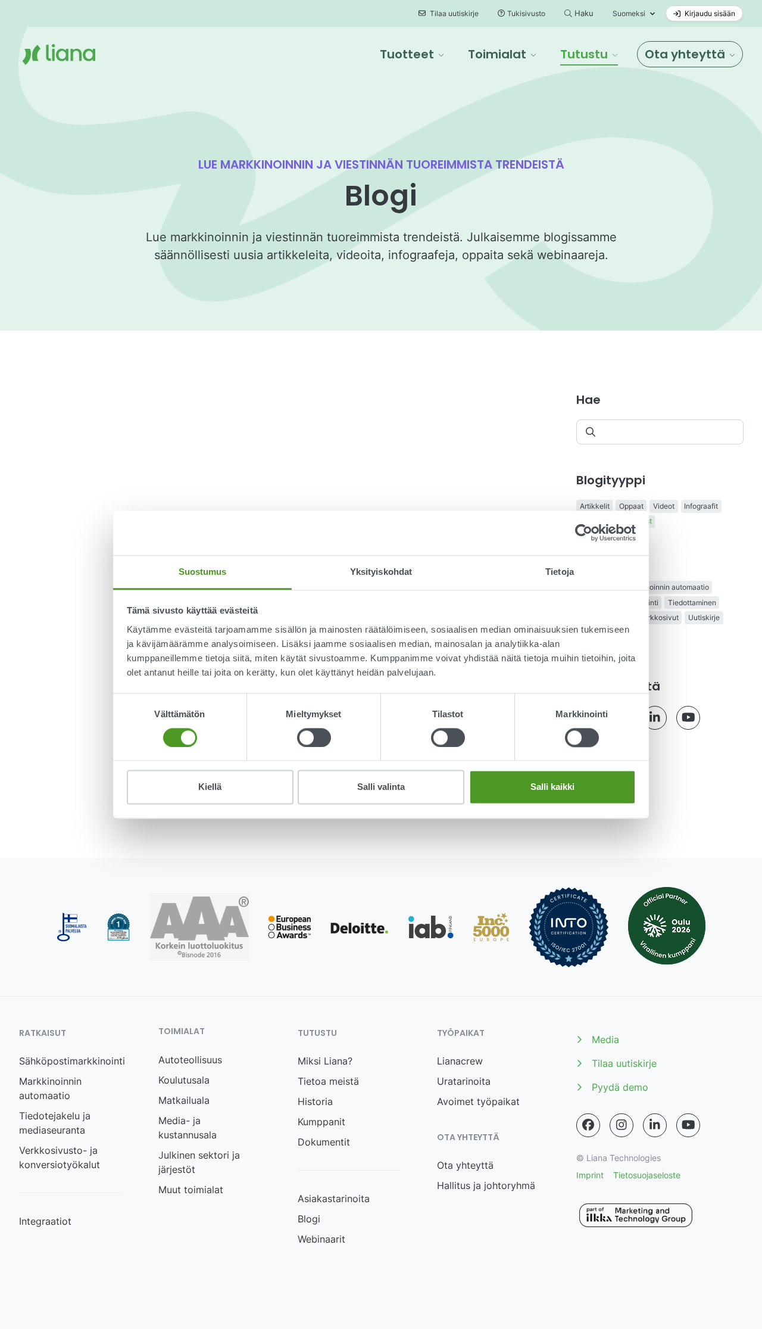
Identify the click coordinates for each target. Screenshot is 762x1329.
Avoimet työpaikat (478, 1101)
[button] (412, 54)
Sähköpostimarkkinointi (72, 1061)
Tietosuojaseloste (646, 1175)
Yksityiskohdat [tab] (381, 572)
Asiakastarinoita (334, 1198)
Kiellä (209, 787)
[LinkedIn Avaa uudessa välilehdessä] (655, 718)
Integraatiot (45, 1221)
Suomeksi (629, 13)
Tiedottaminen (692, 602)
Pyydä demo (620, 1087)
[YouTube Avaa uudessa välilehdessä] (688, 718)
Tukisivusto (526, 13)
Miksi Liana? (325, 1061)
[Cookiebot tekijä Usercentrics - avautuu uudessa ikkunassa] (584, 532)
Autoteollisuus (190, 1060)
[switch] (314, 737)
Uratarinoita (464, 1081)
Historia (315, 1101)
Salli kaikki (552, 787)
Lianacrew (460, 1061)
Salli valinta (381, 787)
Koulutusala (184, 1080)
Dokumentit (324, 1142)
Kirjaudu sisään (709, 13)
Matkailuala (184, 1100)
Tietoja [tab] (559, 572)
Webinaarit (321, 1239)
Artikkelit (595, 506)
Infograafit (701, 506)
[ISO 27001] (569, 927)
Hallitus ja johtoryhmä (486, 1185)
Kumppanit (321, 1122)
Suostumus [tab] (203, 572)
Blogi (309, 1219)
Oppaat (631, 506)
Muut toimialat (190, 1190)
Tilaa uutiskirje (453, 13)
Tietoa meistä (328, 1081)
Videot (663, 506)
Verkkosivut (659, 617)
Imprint (590, 1175)
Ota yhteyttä (465, 1165)
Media (605, 1039)
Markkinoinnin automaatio (665, 587)
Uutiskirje (704, 617)
